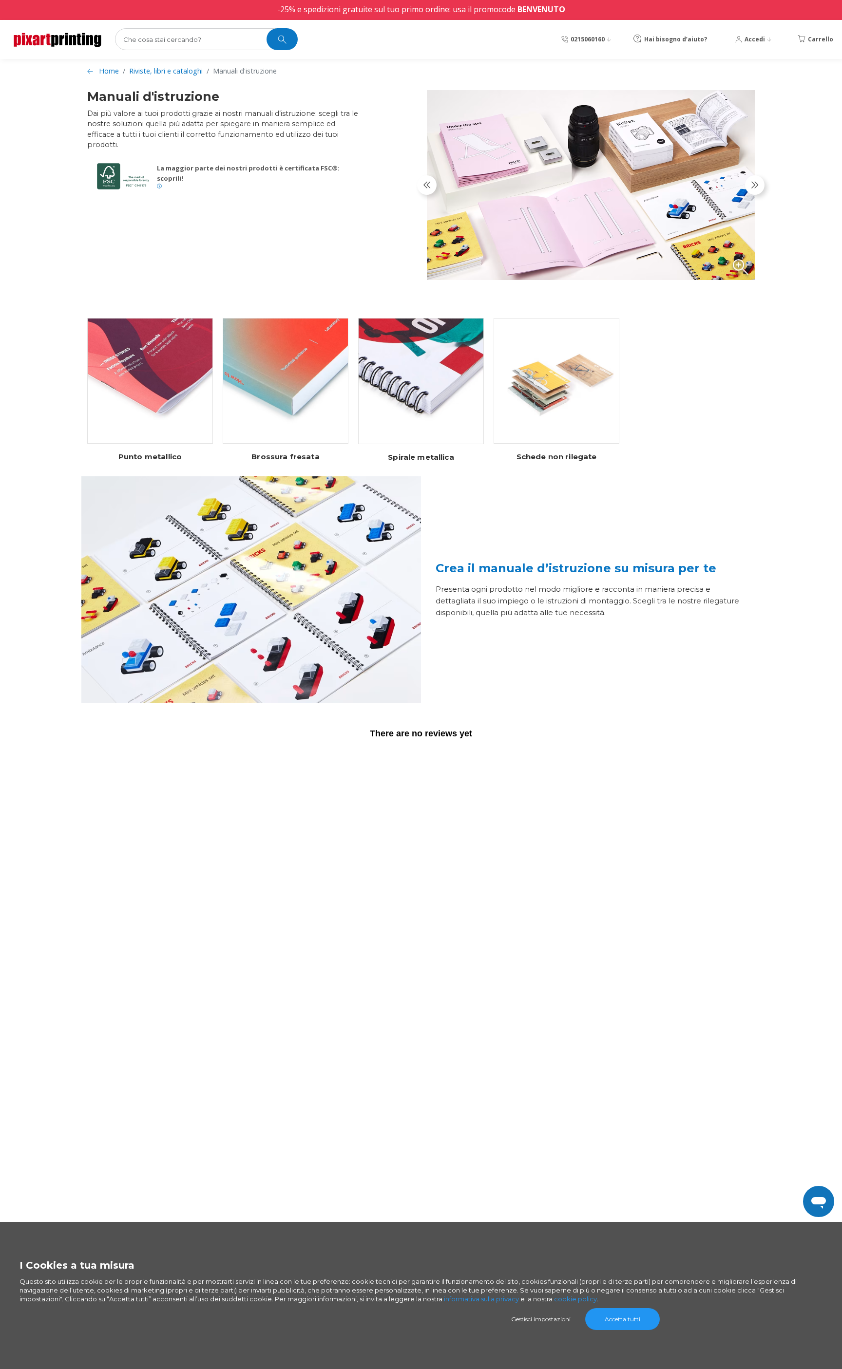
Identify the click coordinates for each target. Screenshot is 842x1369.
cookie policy (575, 1299)
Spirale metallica (421, 457)
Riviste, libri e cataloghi (166, 70)
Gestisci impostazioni (541, 1319)
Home (109, 70)
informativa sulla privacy (481, 1299)
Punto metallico (150, 456)
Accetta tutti (622, 1319)
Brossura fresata (285, 456)
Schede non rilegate (557, 456)
